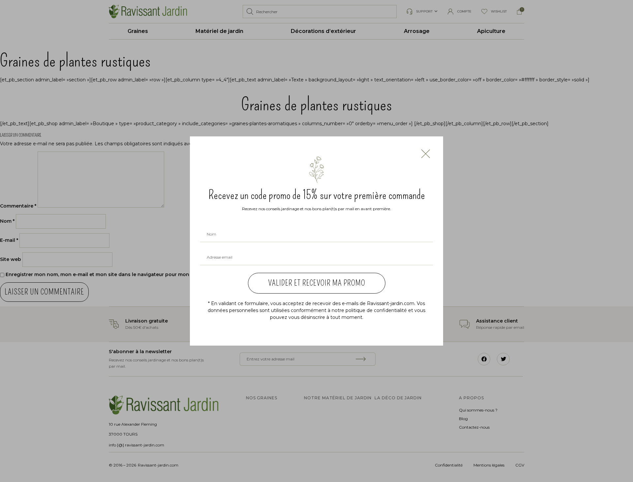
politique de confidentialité (376, 310)
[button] (425, 154)
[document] (316, 241)
